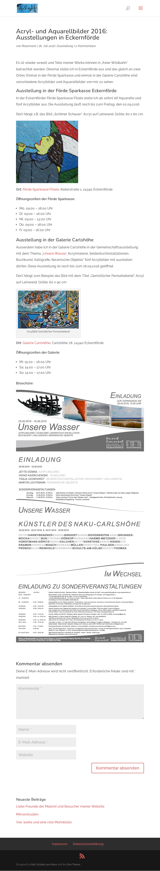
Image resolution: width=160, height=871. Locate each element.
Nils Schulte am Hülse (44, 864)
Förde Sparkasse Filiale (41, 189)
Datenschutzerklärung (88, 844)
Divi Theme (73, 864)
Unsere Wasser (54, 253)
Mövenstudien (27, 814)
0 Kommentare (85, 46)
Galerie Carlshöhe (36, 343)
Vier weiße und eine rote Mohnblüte (44, 822)
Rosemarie (29, 46)
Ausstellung (65, 46)
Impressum (60, 844)
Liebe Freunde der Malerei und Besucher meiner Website (60, 806)
